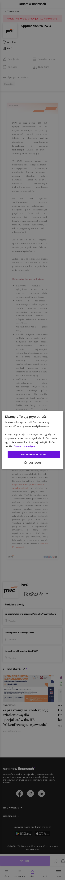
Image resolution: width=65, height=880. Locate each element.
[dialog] (32, 440)
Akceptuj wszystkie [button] (33, 454)
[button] (32, 462)
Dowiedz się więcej (25, 446)
